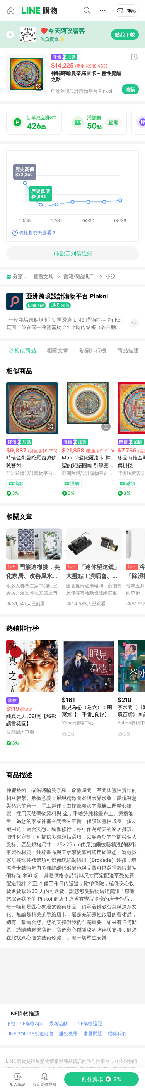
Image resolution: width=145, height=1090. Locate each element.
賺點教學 (68, 1033)
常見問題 (93, 1033)
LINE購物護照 (87, 1023)
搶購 (130, 89)
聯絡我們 (117, 1033)
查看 (113, 122)
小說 (111, 276)
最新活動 (58, 1023)
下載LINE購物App (24, 1023)
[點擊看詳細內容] (32, 408)
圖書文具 (43, 276)
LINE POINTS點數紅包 (29, 1033)
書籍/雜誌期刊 (79, 276)
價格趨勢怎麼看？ (37, 233)
